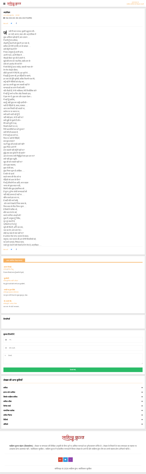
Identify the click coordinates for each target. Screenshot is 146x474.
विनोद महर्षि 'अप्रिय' (13, 281)
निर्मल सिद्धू (10, 269)
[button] (11, 23)
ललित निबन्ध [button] (7, 415)
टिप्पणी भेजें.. (73, 370)
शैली (18, 15)
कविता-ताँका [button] (7, 401)
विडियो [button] (5, 420)
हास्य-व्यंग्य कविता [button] (9, 392)
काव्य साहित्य (6, 15)
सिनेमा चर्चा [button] (7, 406)
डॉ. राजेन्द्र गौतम (12, 303)
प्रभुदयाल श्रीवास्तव (13, 292)
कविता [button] (5, 388)
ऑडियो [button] (5, 424)
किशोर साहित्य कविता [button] (10, 397)
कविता (12, 15)
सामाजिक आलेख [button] (8, 410)
